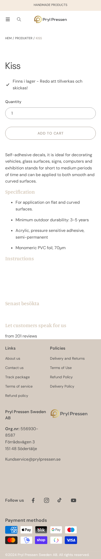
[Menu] (7, 19)
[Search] (19, 19)
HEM (8, 38)
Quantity (13, 101)
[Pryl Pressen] (50, 19)
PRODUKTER (23, 38)
